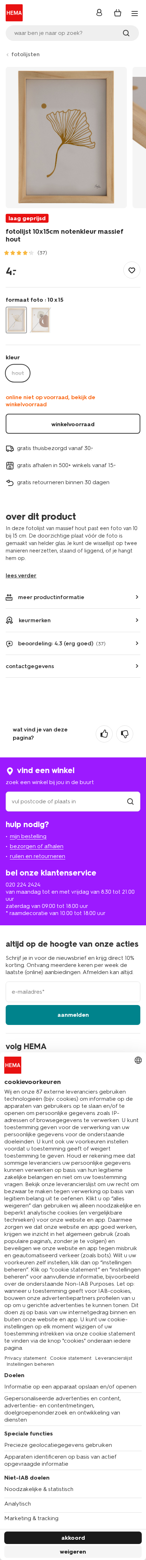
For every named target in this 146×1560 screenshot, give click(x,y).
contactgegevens (30, 666)
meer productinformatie (51, 597)
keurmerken (35, 620)
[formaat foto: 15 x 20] (40, 320)
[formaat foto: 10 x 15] (16, 320)
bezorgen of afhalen (36, 846)
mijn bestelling (28, 836)
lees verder (21, 575)
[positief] (104, 733)
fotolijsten (25, 54)
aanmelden (73, 1014)
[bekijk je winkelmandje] (117, 12)
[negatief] (124, 733)
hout (18, 373)
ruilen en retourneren (37, 856)
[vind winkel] (130, 801)
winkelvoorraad (73, 424)
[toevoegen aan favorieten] (131, 270)
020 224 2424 (23, 884)
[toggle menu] (134, 13)
